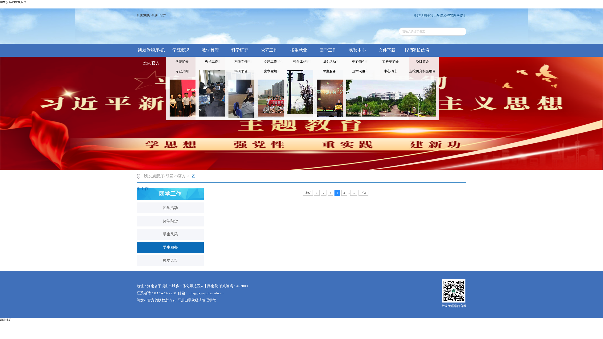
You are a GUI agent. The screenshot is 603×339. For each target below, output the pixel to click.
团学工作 (328, 50)
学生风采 (170, 234)
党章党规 (270, 71)
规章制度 (358, 71)
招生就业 (298, 50)
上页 (308, 192)
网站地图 (5, 320)
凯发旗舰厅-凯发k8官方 (151, 15)
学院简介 (182, 61)
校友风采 (170, 260)
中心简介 (358, 61)
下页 (363, 192)
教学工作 (211, 61)
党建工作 (270, 61)
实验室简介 (390, 61)
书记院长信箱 (416, 50)
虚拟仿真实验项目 (422, 71)
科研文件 (241, 61)
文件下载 (387, 50)
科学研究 (239, 50)
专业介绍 (182, 71)
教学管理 (210, 50)
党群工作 (269, 50)
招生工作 (299, 61)
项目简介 (422, 61)
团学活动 (329, 61)
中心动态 (390, 71)
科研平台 (241, 71)
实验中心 (357, 50)
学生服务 (329, 71)
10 (353, 192)
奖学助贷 (170, 221)
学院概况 (180, 50)
